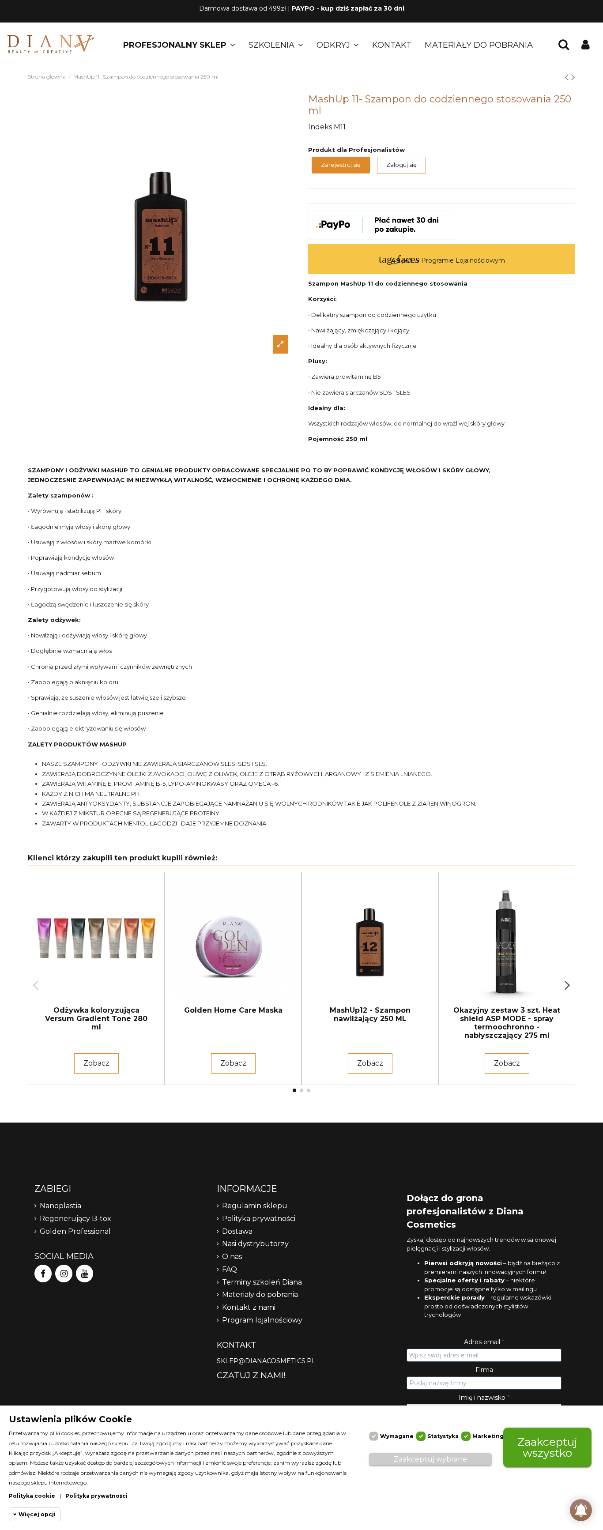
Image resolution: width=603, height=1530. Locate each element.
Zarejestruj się (341, 164)
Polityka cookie (32, 1495)
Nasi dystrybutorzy (255, 1244)
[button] (179, 45)
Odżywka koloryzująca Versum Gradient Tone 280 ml (96, 1018)
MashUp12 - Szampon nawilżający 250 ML (370, 1014)
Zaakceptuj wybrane (430, 1459)
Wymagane (397, 1436)
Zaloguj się (401, 164)
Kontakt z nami (248, 1307)
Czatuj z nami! (251, 1375)
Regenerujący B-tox (75, 1218)
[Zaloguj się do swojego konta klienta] (585, 45)
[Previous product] (568, 77)
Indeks (320, 127)
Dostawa (237, 1231)
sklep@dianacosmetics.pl (266, 1361)
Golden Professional (75, 1231)
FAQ (229, 1269)
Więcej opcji (37, 1514)
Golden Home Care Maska (233, 1010)
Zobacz (96, 1063)
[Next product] (573, 77)
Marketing (488, 1436)
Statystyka (443, 1436)
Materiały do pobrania (260, 1294)
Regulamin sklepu (254, 1206)
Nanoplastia (60, 1206)
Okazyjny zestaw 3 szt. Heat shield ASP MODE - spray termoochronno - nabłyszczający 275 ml (506, 1023)
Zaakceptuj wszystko (547, 1447)
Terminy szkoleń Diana (262, 1282)
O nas (232, 1256)
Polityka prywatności (258, 1218)
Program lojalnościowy (262, 1320)
